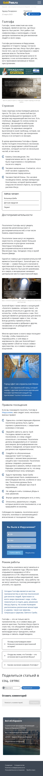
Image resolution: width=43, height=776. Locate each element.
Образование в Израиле (14, 741)
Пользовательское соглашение (14, 770)
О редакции (8, 765)
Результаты (29, 553)
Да (11, 534)
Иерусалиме (7, 412)
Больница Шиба (10, 198)
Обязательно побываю (20, 546)
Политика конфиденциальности (15, 767)
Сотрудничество (19, 765)
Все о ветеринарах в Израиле (16, 732)
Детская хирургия (11, 203)
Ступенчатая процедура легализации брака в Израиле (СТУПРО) (19, 727)
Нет (11, 540)
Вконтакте (9, 688)
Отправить (34, 702)
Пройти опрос (30, 770)
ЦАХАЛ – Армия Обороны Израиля (18, 737)
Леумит (7, 207)
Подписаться (34, 14)
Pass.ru (10, 2)
